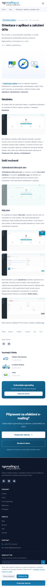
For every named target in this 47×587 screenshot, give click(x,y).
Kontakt (4, 533)
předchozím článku (10, 83)
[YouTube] (14, 481)
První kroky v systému (9, 20)
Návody (4, 525)
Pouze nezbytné (8, 576)
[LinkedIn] (9, 481)
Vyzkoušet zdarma (23, 394)
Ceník (3, 497)
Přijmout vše (22, 576)
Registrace (5, 505)
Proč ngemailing (7, 501)
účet (35, 331)
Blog (10, 9)
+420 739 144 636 (10, 544)
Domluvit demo (23, 443)
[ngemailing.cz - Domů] (11, 3)
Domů (4, 9)
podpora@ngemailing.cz (12, 548)
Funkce (4, 494)
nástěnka (19, 331)
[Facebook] (4, 481)
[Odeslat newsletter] (43, 562)
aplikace (10, 331)
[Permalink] (13, 99)
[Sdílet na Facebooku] (4, 344)
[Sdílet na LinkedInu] (9, 344)
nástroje (27, 331)
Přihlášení (5, 509)
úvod (41, 331)
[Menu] (43, 3)
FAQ (3, 529)
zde (43, 323)
